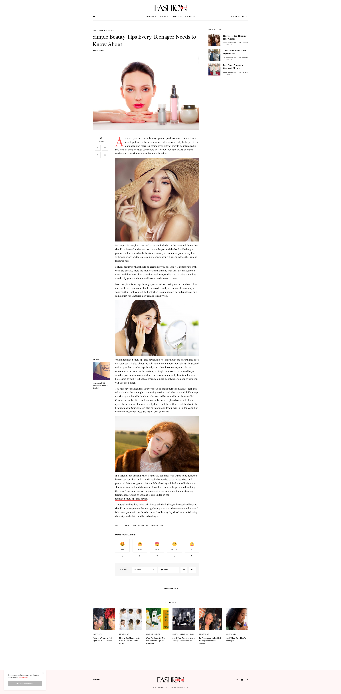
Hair (100, 634)
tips (161, 525)
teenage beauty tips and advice (131, 498)
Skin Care (110, 30)
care (134, 525)
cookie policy (23, 677)
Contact (96, 680)
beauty (127, 525)
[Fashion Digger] (170, 8)
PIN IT (158, 199)
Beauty (95, 30)
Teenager (154, 525)
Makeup (102, 30)
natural (141, 525)
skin (147, 525)
